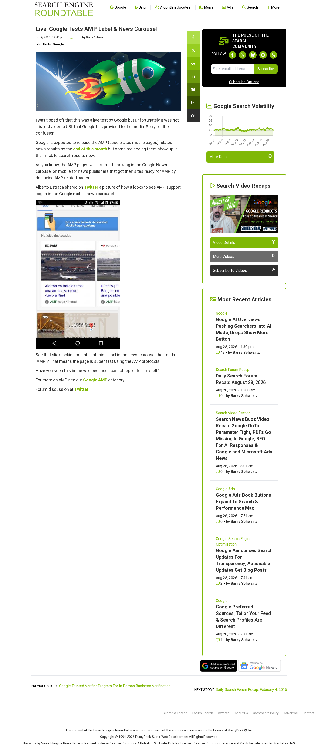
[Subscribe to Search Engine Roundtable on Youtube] (263, 55)
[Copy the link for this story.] (193, 115)
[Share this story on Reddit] (193, 63)
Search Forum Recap (232, 369)
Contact (308, 713)
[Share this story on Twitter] (193, 50)
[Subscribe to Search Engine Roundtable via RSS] (273, 55)
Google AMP (95, 379)
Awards (223, 713)
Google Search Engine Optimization (233, 542)
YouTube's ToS (284, 743)
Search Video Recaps (233, 413)
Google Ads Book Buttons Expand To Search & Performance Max (243, 501)
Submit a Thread (175, 713)
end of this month (90, 148)
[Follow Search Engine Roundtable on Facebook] (232, 55)
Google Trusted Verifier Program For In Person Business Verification (114, 686)
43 (223, 352)
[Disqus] (108, 459)
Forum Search (202, 713)
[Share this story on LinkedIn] (193, 76)
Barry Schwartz (96, 37)
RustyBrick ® (144, 737)
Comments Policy (266, 713)
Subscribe (265, 69)
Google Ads (225, 489)
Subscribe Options (244, 82)
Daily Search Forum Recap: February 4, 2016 (251, 689)
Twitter (91, 187)
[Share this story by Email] (193, 102)
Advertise (291, 713)
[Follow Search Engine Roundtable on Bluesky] (253, 55)
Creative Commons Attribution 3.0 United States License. (150, 743)
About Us (241, 713)
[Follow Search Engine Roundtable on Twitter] (242, 55)
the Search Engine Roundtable (110, 730)
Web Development (174, 737)
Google (58, 44)
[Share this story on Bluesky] (193, 89)
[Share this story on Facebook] (193, 37)
